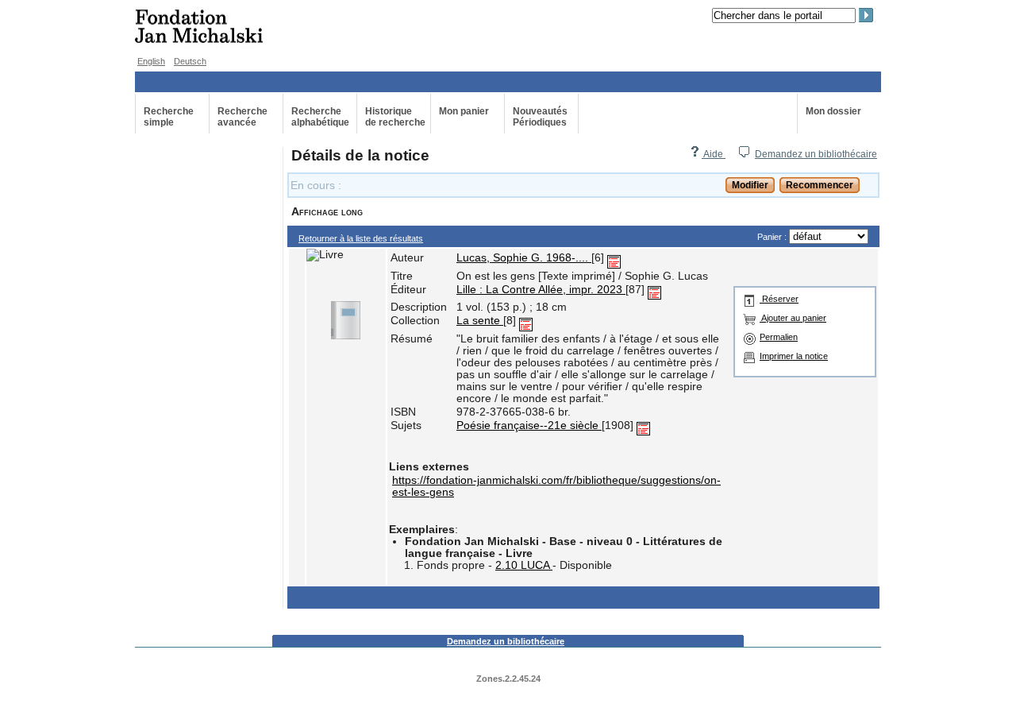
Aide (713, 154)
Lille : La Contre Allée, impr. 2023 (540, 290)
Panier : (773, 237)
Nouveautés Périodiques (540, 117)
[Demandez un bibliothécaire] (743, 154)
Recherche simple (169, 117)
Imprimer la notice (794, 356)
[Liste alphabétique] (614, 258)
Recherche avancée (242, 117)
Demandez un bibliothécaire (816, 154)
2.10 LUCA (523, 565)
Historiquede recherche (395, 117)
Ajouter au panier (793, 318)
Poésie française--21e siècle (529, 425)
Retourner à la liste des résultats (360, 238)
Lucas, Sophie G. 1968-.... (523, 258)
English (151, 61)
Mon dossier (833, 111)
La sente (479, 321)
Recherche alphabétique (320, 117)
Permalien (779, 337)
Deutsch (190, 61)
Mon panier (464, 111)
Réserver (779, 299)
